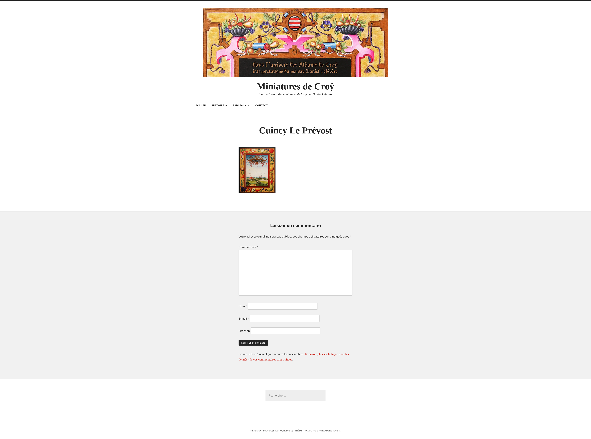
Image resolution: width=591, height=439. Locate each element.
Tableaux (240, 105)
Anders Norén (331, 430)
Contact (261, 105)
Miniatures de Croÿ (295, 86)
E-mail (244, 318)
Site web (244, 330)
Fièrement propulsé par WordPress (271, 430)
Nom (243, 306)
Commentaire (248, 247)
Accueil (201, 105)
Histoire (218, 105)
